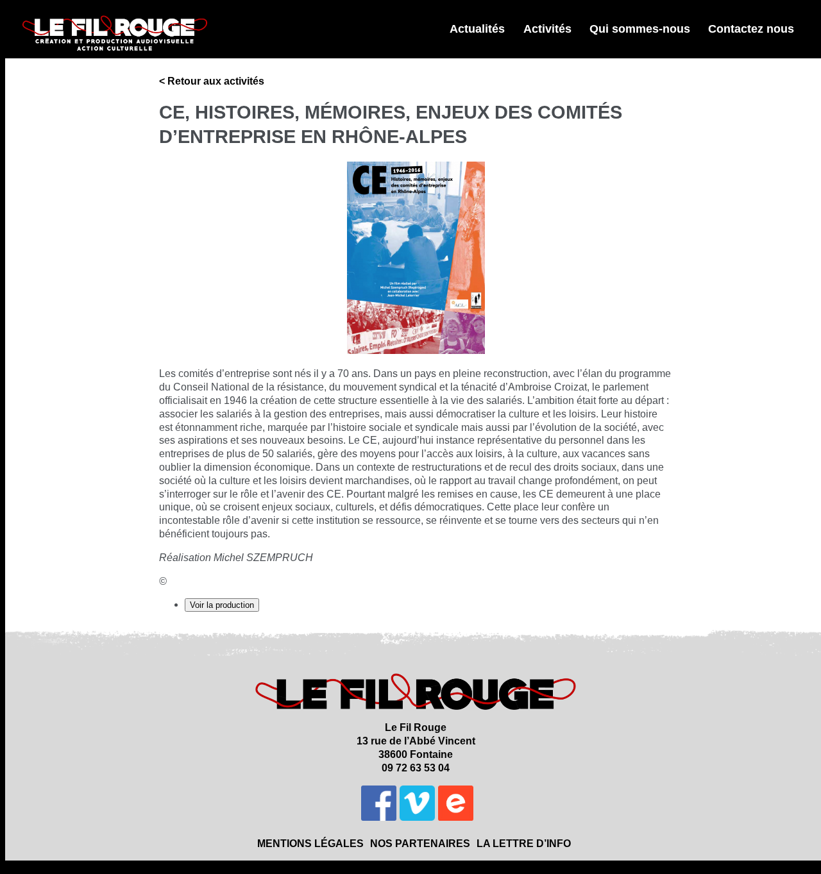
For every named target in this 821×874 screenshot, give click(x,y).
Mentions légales (310, 843)
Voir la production (222, 605)
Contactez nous (751, 28)
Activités (547, 28)
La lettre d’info (524, 843)
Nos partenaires (420, 843)
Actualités (477, 28)
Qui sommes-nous (639, 28)
